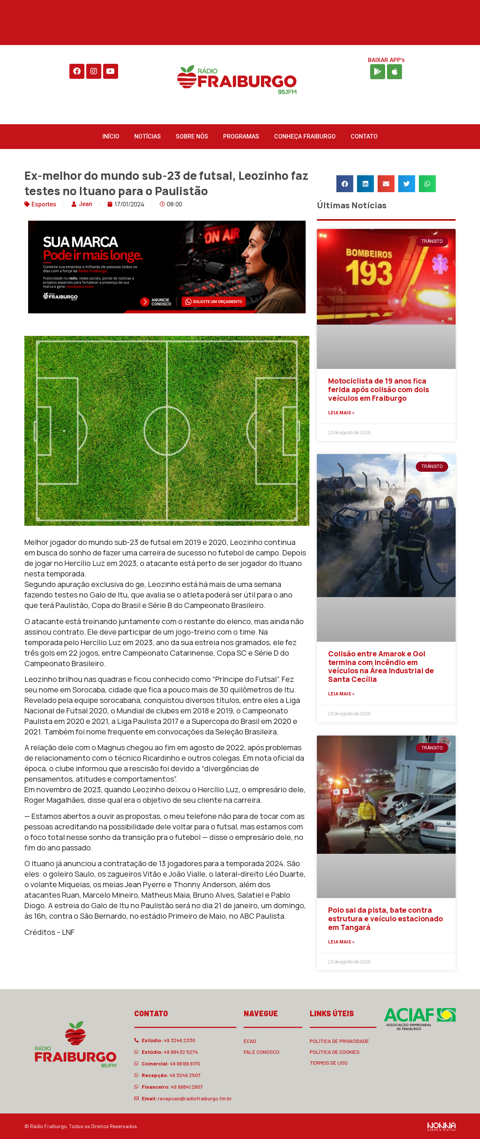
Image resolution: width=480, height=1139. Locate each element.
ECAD (250, 1041)
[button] (344, 183)
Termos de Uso (329, 1062)
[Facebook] (76, 71)
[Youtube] (110, 71)
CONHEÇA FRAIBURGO (305, 136)
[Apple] (394, 71)
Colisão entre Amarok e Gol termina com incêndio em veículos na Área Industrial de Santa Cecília (381, 666)
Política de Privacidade (339, 1041)
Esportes (44, 204)
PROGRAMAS (241, 136)
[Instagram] (93, 71)
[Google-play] (377, 71)
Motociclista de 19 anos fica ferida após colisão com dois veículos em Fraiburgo (378, 389)
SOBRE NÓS (192, 136)
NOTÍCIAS (147, 136)
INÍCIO (110, 136)
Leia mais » (341, 412)
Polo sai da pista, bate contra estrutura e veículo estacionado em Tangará (385, 918)
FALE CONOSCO (261, 1052)
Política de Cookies (335, 1052)
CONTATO (364, 136)
